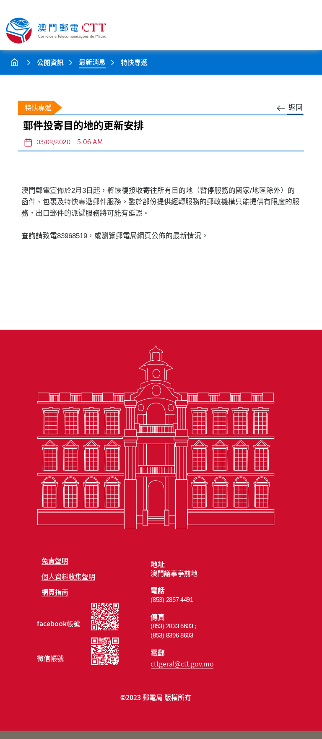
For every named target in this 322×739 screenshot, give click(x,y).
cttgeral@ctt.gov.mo (182, 663)
